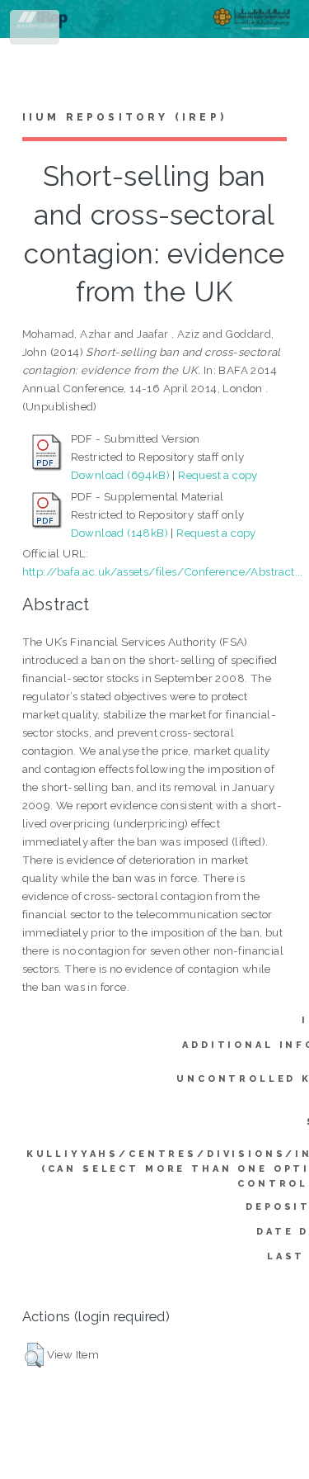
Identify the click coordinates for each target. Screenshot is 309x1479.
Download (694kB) (120, 474)
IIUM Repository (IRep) (124, 117)
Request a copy (218, 474)
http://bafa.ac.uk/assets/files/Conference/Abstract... (162, 571)
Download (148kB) (119, 532)
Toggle (36, 31)
